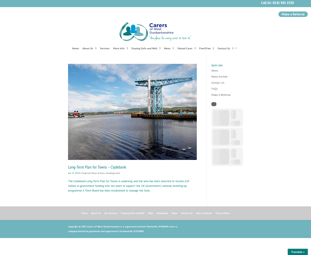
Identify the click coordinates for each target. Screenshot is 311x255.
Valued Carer (184, 48)
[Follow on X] (26, 3)
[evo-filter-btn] (213, 104)
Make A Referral (220, 95)
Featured (86, 173)
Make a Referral (293, 14)
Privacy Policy (223, 213)
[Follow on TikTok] (54, 3)
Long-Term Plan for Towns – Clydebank (97, 167)
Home (75, 48)
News (167, 48)
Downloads (162, 213)
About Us (87, 48)
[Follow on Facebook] (18, 3)
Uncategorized (113, 173)
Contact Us (224, 48)
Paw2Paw (205, 48)
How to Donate (204, 213)
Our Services (110, 213)
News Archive (98, 173)
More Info (119, 48)
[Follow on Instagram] (33, 3)
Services (105, 48)
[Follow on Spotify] (47, 3)
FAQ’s (214, 88)
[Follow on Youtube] (40, 3)
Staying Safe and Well (144, 48)
